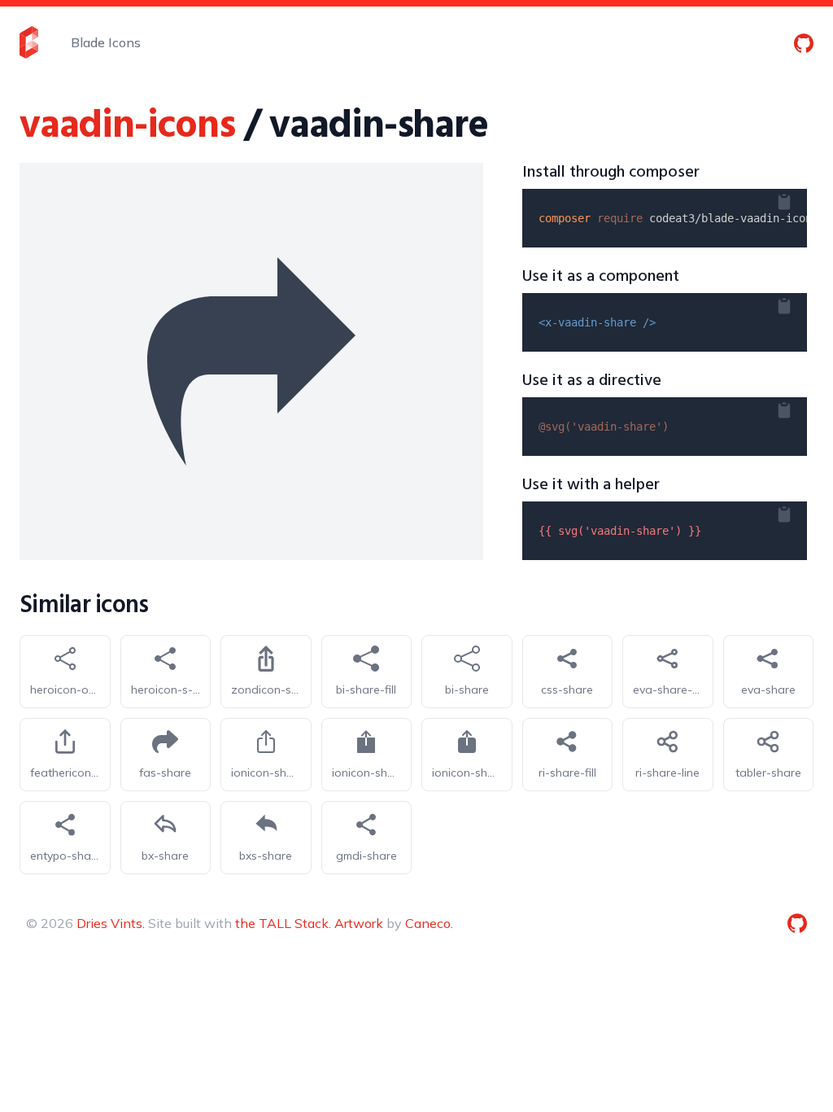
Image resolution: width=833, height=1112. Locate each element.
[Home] (29, 42)
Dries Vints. (110, 923)
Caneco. (429, 923)
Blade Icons (106, 42)
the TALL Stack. (283, 923)
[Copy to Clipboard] (797, 198)
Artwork (358, 923)
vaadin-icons (127, 126)
